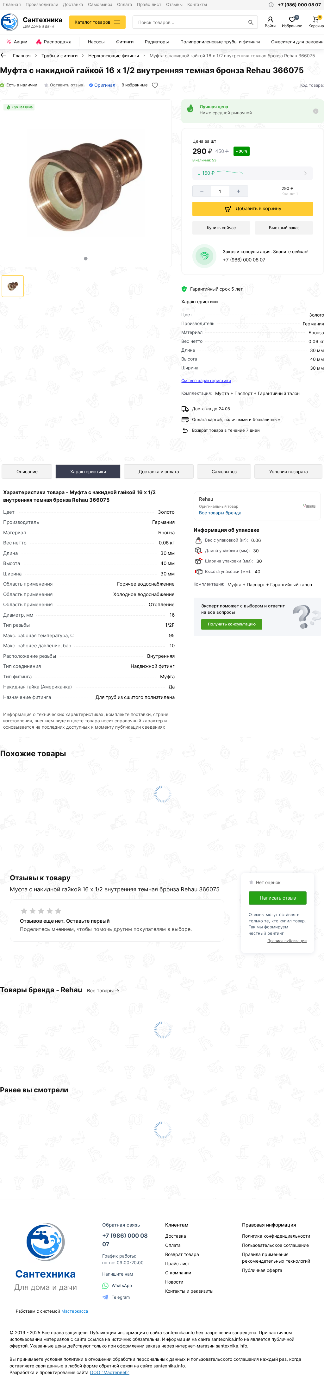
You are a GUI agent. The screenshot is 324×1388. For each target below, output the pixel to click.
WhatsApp (122, 1285)
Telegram (121, 1297)
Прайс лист (149, 4)
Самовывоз (100, 4)
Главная (12, 4)
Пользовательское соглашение (275, 1245)
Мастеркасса (74, 1311)
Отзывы (174, 4)
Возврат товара (182, 1254)
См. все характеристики (206, 380)
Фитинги (125, 41)
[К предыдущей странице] (3, 55)
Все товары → (103, 991)
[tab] (86, 258)
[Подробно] (316, 111)
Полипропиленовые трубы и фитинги (220, 41)
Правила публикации (287, 940)
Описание (27, 471)
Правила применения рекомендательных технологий (276, 1258)
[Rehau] (287, 506)
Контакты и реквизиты (189, 1291)
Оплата (124, 4)
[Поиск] (251, 22)
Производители (42, 4)
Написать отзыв (278, 898)
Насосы (96, 41)
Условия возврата (288, 471)
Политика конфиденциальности (276, 1236)
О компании (178, 1272)
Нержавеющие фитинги (113, 55)
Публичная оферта (262, 1270)
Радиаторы (157, 41)
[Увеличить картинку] (85, 183)
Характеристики (88, 471)
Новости (174, 1281)
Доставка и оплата (159, 471)
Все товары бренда (220, 512)
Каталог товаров (92, 22)
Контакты (197, 4)
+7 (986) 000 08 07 (244, 260)
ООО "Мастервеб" (109, 1372)
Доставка (73, 4)
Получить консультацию (232, 624)
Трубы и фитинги (59, 55)
